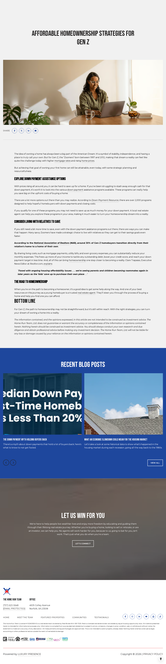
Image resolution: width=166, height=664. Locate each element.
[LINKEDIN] (139, 616)
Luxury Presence (29, 654)
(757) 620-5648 (11, 605)
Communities (79, 617)
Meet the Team (25, 617)
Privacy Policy (153, 654)
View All (155, 463)
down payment (75, 190)
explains (48, 264)
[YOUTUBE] (146, 616)
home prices (88, 161)
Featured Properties (52, 617)
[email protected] (14, 608)
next (13, 463)
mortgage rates (62, 161)
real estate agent (86, 293)
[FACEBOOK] (125, 616)
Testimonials (101, 617)
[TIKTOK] (160, 616)
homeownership (77, 260)
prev (6, 463)
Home (6, 617)
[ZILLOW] (153, 616)
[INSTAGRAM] (132, 616)
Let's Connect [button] (83, 543)
